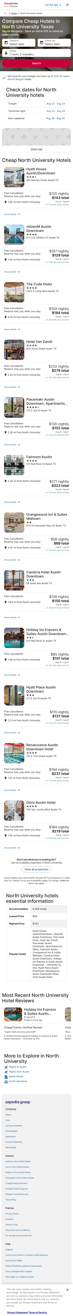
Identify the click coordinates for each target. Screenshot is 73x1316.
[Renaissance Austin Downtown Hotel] (36, 762)
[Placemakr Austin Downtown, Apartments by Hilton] (36, 416)
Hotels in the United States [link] (18, 1161)
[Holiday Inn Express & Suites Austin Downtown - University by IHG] (36, 647)
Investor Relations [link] (13, 1142)
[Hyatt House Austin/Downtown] (36, 186)
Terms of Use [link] (11, 1224)
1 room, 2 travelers (22, 54)
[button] (36, 214)
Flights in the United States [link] (18, 1172)
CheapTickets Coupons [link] (16, 1188)
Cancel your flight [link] (13, 1260)
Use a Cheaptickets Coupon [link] (18, 1271)
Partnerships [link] (11, 1131)
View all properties (36, 869)
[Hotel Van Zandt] (36, 359)
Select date (17, 44)
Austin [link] (14, 13)
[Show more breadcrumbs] (5, 13)
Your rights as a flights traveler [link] (19, 1277)
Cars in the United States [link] (17, 1167)
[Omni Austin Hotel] (36, 819)
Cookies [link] (9, 1219)
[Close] (67, 1289)
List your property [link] (13, 1125)
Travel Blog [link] (10, 1199)
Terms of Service (38, 1312)
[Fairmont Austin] (36, 474)
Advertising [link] (10, 1147)
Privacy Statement (17, 1312)
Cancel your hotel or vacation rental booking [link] (26, 1255)
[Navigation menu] (67, 5)
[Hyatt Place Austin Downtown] (36, 704)
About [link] (8, 1114)
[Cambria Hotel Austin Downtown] (36, 589)
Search (36, 63)
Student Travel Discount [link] (16, 1194)
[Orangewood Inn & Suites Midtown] (36, 531)
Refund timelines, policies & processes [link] (23, 1266)
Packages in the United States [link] (19, 1177)
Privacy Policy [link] (12, 1213)
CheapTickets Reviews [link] (16, 1183)
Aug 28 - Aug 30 (55, 118)
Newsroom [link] (10, 1136)
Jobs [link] (7, 1120)
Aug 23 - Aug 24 (56, 110)
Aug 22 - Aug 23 (56, 103)
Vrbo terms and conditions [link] (17, 1230)
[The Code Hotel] (36, 301)
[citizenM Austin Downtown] (36, 244)
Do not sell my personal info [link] (18, 1235)
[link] (36, 1067)
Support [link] (9, 1249)
